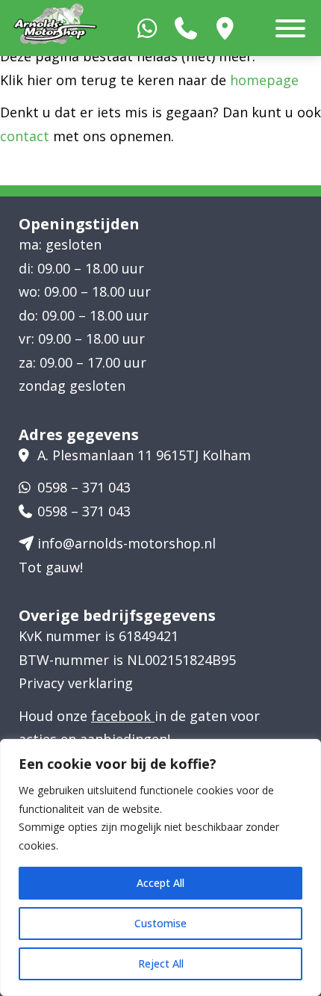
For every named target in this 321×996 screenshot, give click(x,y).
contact (24, 136)
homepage (264, 80)
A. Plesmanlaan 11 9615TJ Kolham (144, 455)
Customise (160, 923)
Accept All (160, 883)
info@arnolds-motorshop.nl (126, 543)
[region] (160, 867)
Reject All (161, 963)
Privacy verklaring (76, 683)
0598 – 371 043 (84, 487)
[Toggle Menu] (290, 28)
